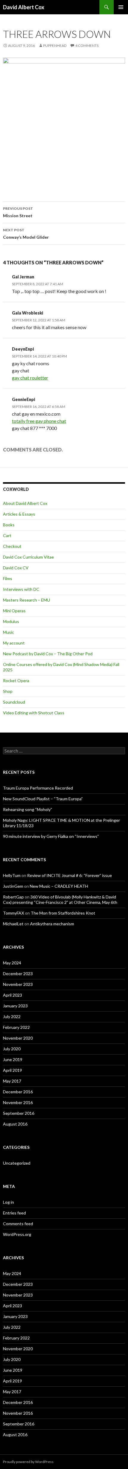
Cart (7, 535)
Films (7, 578)
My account (14, 642)
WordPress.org (17, 1234)
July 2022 (12, 1016)
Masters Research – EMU (26, 599)
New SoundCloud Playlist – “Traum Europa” (43, 798)
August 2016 (15, 1123)
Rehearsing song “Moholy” (27, 809)
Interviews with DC (21, 589)
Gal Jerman (23, 276)
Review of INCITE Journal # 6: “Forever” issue (69, 875)
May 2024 (12, 962)
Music (8, 632)
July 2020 (12, 1048)
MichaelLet (13, 923)
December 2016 (18, 1091)
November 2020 (18, 1038)
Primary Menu (121, 7)
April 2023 (12, 995)
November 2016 (18, 1102)
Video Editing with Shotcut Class (33, 712)
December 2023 (18, 973)
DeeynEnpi (23, 349)
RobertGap (13, 896)
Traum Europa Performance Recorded (38, 787)
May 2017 (12, 1080)
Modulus (11, 621)
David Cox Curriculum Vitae (28, 556)
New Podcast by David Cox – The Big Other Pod (48, 653)
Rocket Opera (16, 680)
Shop (8, 691)
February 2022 (16, 1027)
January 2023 (15, 1005)
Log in (8, 1202)
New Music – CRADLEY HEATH (59, 886)
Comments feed (18, 1223)
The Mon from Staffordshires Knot (63, 912)
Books (9, 524)
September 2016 (18, 1113)
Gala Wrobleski (27, 312)
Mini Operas (14, 610)
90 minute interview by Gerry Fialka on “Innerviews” (51, 836)
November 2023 (18, 984)
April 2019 (12, 1070)
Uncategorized (16, 1163)
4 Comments (87, 45)
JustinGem (13, 886)
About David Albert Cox (25, 503)
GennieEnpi (23, 399)
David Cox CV (16, 567)
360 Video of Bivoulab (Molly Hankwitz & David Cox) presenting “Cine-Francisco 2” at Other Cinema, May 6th (60, 899)
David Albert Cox (23, 7)
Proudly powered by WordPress (28, 1461)
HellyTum (12, 875)
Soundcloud (14, 702)
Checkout (12, 546)
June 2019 (12, 1059)
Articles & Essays (19, 514)
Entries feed (14, 1212)
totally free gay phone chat (39, 421)
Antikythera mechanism (52, 923)
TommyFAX (13, 912)
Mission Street (18, 212)
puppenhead (54, 45)
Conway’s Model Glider (26, 234)
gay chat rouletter (30, 377)
